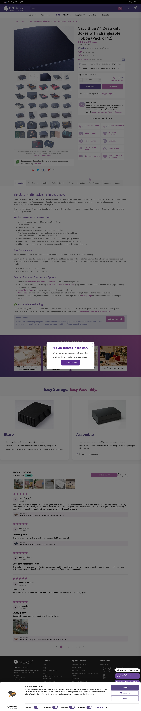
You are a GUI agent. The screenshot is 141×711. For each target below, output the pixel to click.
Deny (125, 698)
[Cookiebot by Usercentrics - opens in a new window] (12, 707)
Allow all (125, 687)
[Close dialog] (91, 345)
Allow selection (125, 693)
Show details (100, 707)
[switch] (55, 707)
